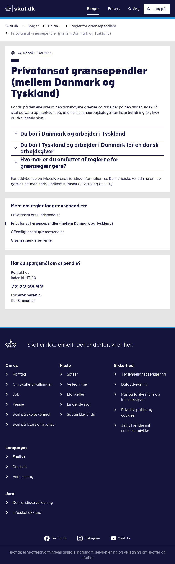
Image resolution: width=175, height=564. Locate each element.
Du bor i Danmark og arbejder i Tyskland (72, 133)
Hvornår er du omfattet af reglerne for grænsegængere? (69, 162)
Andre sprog (23, 477)
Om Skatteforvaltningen (32, 384)
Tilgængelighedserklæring (143, 374)
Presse (18, 404)
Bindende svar (79, 404)
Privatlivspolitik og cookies (136, 412)
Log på (160, 9)
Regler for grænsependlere (93, 26)
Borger (33, 26)
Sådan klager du (81, 414)
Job (16, 394)
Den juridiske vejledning (33, 502)
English (19, 457)
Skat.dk (11, 26)
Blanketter (75, 394)
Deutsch (44, 53)
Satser (72, 374)
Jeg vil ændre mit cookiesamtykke (135, 428)
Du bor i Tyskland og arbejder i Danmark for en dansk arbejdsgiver (89, 148)
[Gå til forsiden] (20, 8)
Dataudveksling (134, 384)
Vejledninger (77, 384)
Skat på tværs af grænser (34, 424)
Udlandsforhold (55, 26)
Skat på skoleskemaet (31, 414)
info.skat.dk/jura (27, 512)
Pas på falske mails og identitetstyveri (140, 397)
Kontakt (19, 374)
